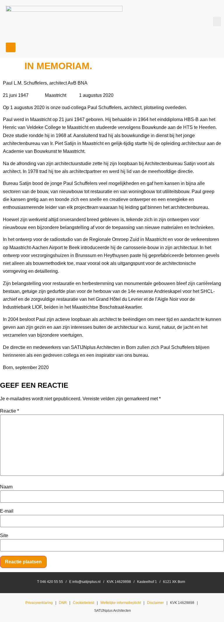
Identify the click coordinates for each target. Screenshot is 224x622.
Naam (6, 487)
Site (4, 535)
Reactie (9, 411)
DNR (63, 603)
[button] (217, 21)
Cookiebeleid (83, 603)
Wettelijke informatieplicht (120, 603)
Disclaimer (155, 603)
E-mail (6, 511)
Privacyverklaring (39, 603)
